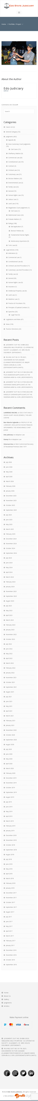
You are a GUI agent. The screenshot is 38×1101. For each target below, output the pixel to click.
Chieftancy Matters (14, 153)
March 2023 (10, 620)
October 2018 (10, 845)
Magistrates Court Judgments (18, 208)
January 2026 (10, 491)
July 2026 (9, 462)
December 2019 (11, 778)
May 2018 (9, 869)
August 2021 (10, 692)
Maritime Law (12, 299)
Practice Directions (12, 329)
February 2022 (10, 668)
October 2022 (10, 639)
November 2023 (11, 591)
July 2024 (9, 558)
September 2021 (11, 687)
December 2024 (11, 539)
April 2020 (9, 764)
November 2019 (11, 783)
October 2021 (10, 682)
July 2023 (9, 606)
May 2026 (9, 472)
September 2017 (11, 907)
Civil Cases (14, 149)
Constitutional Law (14, 162)
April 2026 (9, 477)
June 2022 (9, 649)
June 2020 (9, 754)
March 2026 (10, 481)
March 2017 (10, 936)
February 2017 (10, 941)
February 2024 (10, 582)
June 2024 (9, 563)
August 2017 (10, 912)
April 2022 (9, 658)
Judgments (9, 137)
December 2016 (11, 950)
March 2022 (10, 663)
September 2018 (11, 850)
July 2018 (9, 859)
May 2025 (9, 524)
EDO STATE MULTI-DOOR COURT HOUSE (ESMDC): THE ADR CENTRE (18, 415)
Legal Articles (10, 250)
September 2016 (11, 965)
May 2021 (9, 706)
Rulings (10, 223)
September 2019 (11, 792)
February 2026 (10, 486)
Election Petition (16, 231)
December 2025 (11, 496)
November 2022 (11, 634)
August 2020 (10, 744)
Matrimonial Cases (14, 215)
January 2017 (10, 945)
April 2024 (9, 572)
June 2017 (9, 921)
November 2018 (11, 840)
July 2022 (9, 644)
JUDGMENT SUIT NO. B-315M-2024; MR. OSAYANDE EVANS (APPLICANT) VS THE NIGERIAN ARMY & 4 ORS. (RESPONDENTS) (18, 384)
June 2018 (9, 864)
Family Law (12, 187)
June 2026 (9, 467)
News (8, 324)
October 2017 (10, 902)
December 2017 (11, 893)
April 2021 (9, 711)
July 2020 (9, 749)
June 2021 (9, 701)
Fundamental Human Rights (20, 235)
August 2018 (10, 854)
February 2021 (10, 721)
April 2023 (9, 615)
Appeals (10, 140)
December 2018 (11, 835)
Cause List (9, 127)
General (10, 191)
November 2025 (11, 500)
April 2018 (9, 874)
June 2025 (9, 520)
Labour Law (12, 199)
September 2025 (11, 510)
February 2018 (10, 883)
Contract (11, 166)
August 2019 (10, 797)
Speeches (11, 312)
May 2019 (9, 811)
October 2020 (10, 735)
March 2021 (10, 716)
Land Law (11, 204)
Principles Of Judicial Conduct (17, 307)
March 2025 (10, 529)
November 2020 (11, 730)
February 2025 (10, 534)
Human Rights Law (14, 195)
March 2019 (10, 821)
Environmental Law (14, 183)
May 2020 (9, 759)
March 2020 (10, 768)
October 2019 (10, 787)
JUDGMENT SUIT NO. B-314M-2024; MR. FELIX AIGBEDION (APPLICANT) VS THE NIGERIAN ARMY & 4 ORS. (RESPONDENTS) (18, 374)
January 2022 (10, 673)
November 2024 (11, 543)
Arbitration (11, 253)
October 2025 (10, 505)
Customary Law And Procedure (18, 270)
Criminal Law (12, 170)
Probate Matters (13, 219)
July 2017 (9, 917)
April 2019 (9, 816)
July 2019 (9, 802)
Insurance (11, 287)
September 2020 (11, 740)
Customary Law (13, 174)
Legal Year (14, 315)
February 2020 (10, 773)
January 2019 (10, 831)
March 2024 (10, 577)
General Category (11, 132)
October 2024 (10, 548)
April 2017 (9, 931)
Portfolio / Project (15, 24)
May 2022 (9, 654)
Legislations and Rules (13, 319)
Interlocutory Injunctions (19, 241)
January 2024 (10, 587)
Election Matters (13, 178)
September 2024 (11, 553)
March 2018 (10, 878)
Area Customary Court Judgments (19, 144)
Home (4, 24)
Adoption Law (20, 435)
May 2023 (9, 610)
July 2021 (9, 697)
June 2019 (9, 807)
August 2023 (10, 601)
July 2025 (9, 515)
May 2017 (9, 926)
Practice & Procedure (15, 303)
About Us (7, 996)
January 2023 (10, 630)
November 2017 (11, 898)
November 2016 (11, 955)
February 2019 (10, 826)
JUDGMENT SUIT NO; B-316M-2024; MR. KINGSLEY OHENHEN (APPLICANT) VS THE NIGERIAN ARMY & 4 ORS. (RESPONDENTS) (18, 394)
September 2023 (11, 596)
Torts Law (11, 245)
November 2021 (11, 677)
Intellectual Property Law (16, 291)
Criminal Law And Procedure (17, 266)
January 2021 (10, 725)
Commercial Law (13, 158)
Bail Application (16, 227)
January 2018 (10, 888)
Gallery (6, 999)
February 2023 (10, 625)
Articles (6, 1006)
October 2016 (10, 960)
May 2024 (9, 567)
